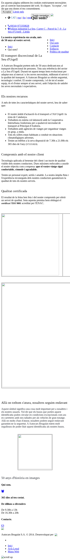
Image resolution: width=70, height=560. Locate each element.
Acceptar (7, 12)
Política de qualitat (59, 51)
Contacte (54, 45)
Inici (52, 39)
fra (24, 17)
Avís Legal (13, 548)
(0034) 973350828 (19, 25)
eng (29, 17)
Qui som (54, 42)
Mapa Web (13, 551)
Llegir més (18, 11)
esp (19, 17)
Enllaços (54, 48)
